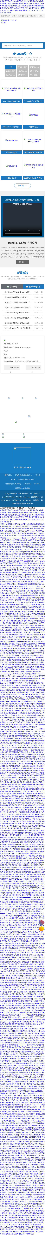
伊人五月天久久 (8, 932)
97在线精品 (25, 1061)
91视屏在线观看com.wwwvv (16, 1045)
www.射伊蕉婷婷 (36, 849)
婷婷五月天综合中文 (36, 867)
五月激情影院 (25, 761)
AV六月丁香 (7, 565)
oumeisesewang (5, 1029)
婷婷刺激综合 (13, 902)
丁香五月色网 (33, 699)
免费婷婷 (5, 1054)
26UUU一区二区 (35, 791)
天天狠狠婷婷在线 (24, 1231)
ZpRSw (36, 1038)
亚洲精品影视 (4, 1091)
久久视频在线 (23, 685)
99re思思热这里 (18, 639)
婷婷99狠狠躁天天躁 (11, 738)
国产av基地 (30, 939)
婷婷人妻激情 (25, 743)
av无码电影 (26, 863)
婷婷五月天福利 (12, 685)
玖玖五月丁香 (19, 651)
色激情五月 (4, 1118)
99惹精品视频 (4, 658)
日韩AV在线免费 (35, 628)
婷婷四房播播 (7, 888)
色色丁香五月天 (12, 817)
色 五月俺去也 (7, 803)
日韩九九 (12, 1206)
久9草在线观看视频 (15, 858)
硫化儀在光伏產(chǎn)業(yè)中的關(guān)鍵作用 (18, 292)
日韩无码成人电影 (15, 927)
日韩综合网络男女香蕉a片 (14, 1006)
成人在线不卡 (34, 1160)
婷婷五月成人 (18, 828)
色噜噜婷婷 (25, 1215)
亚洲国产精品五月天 (15, 549)
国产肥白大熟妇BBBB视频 (18, 1063)
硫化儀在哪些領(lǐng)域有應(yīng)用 (17, 323)
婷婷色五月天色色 (18, 796)
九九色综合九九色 (29, 976)
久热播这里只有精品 (35, 1199)
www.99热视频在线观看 (8, 943)
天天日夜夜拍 (20, 605)
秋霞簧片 (12, 1190)
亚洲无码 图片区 (20, 1107)
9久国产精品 (21, 1059)
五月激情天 (34, 890)
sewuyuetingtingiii (6, 674)
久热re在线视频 (9, 918)
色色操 (38, 706)
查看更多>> (22, 262)
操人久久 (36, 1153)
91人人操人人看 (38, 1121)
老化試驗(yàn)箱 (23, 71)
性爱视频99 (15, 1052)
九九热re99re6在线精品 (30, 858)
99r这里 (41, 690)
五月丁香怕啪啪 (34, 1072)
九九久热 (16, 1165)
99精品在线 (26, 623)
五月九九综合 (20, 918)
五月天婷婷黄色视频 (36, 1079)
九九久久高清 (30, 605)
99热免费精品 (13, 1072)
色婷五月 (3, 1047)
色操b (38, 605)
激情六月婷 (12, 794)
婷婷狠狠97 (25, 528)
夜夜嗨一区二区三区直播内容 (14, 598)
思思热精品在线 (30, 1169)
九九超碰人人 (27, 1224)
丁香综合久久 (29, 558)
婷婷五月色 (21, 1146)
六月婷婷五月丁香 (30, 731)
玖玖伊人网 (28, 759)
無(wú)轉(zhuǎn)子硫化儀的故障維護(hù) (18, 328)
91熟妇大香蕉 (10, 690)
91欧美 (27, 953)
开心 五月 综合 (18, 593)
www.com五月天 (38, 999)
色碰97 (21, 558)
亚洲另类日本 (4, 754)
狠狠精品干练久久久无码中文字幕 (14, 876)
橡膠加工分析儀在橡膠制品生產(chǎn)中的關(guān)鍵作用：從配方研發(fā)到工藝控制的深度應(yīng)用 (18, 302)
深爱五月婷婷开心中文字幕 (30, 581)
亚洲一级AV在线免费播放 (20, 893)
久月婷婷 (7, 863)
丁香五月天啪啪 (30, 851)
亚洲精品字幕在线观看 (30, 1229)
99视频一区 (15, 775)
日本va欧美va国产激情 (16, 688)
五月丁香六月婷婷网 (18, 987)
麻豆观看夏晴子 (7, 595)
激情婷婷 (25, 955)
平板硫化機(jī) (22, 67)
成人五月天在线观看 (21, 1102)
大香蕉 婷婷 (29, 918)
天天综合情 (33, 1040)
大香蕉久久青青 (14, 789)
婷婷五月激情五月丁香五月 (14, 1128)
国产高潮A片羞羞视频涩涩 (22, 803)
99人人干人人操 (33, 1218)
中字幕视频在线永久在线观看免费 (28, 812)
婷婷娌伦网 (9, 1102)
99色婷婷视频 (12, 701)
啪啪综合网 (34, 678)
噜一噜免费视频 (10, 948)
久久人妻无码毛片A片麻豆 (28, 1095)
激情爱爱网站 (21, 757)
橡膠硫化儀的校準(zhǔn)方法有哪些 (17, 313)
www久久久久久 (11, 568)
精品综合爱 (40, 775)
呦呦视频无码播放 (16, 1192)
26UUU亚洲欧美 (14, 849)
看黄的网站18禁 (34, 685)
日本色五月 (28, 1227)
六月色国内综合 (30, 810)
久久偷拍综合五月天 (18, 971)
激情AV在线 (17, 581)
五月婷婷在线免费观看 (10, 572)
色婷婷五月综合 (21, 526)
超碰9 (20, 865)
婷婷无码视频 (39, 939)
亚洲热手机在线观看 (31, 1001)
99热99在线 (39, 558)
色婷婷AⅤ (29, 1146)
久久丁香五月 (30, 971)
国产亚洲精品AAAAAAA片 (23, 897)
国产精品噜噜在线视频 (7, 741)
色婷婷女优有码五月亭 (23, 1178)
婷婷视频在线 (4, 1194)
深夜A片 (13, 1194)
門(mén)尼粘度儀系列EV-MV (34, 101)
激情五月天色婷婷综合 (13, 528)
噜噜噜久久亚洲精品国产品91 (10, 524)
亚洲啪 (11, 683)
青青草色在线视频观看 (26, 817)
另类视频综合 (37, 1130)
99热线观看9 (9, 651)
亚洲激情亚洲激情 (33, 708)
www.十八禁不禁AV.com (24, 1121)
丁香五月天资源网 (37, 881)
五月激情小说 (27, 704)
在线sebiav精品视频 (28, 856)
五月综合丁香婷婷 (23, 1174)
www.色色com (32, 1167)
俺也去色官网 (37, 782)
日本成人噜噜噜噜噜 (31, 595)
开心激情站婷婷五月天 (7, 1065)
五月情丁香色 (10, 678)
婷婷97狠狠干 (14, 1091)
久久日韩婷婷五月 (38, 909)
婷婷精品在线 (4, 962)
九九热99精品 (18, 595)
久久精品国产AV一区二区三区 (21, 577)
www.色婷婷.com (30, 1197)
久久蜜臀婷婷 (14, 999)
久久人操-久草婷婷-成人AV (30, 932)
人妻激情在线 (26, 1022)
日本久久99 (34, 893)
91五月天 (29, 637)
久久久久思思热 (31, 978)
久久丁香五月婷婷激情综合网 (27, 948)
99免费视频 (22, 821)
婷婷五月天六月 (32, 1084)
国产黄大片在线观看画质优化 (20, 890)
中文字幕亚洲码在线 (14, 787)
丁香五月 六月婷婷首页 (12, 1086)
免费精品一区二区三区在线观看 (13, 1169)
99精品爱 (17, 807)
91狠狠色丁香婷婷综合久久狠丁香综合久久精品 (28, 1176)
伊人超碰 (41, 540)
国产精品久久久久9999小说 (30, 1144)
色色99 (2, 561)
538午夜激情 (14, 1211)
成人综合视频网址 (38, 1178)
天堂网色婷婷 (7, 623)
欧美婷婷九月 (14, 658)
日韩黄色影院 (33, 1102)
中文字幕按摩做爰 (36, 655)
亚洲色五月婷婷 (22, 701)
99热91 (7, 1052)
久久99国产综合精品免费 (12, 955)
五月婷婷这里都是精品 (34, 876)
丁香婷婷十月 (13, 865)
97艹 (5, 794)
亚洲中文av (15, 777)
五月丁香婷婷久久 (13, 747)
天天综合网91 (36, 572)
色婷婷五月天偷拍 (31, 720)
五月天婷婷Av (23, 800)
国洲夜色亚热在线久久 (29, 644)
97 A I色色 (19, 1213)
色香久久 (28, 1054)
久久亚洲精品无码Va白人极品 (33, 1213)
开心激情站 (34, 662)
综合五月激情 (15, 717)
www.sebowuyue (9, 648)
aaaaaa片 (3, 641)
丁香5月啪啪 (11, 966)
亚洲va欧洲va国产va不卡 (29, 768)
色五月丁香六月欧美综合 (12, 1035)
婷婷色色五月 (20, 1234)
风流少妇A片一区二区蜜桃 (13, 1141)
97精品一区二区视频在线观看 (26, 715)
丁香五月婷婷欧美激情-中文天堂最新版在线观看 (23, 1070)
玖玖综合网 (34, 1061)
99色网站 (5, 727)
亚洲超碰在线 (11, 1047)
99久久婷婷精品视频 (15, 860)
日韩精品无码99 (35, 913)
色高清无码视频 (17, 830)
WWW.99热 (19, 669)
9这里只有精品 (16, 863)
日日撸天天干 (27, 632)
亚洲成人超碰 (36, 1054)
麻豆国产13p (4, 1123)
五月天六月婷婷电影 (33, 982)
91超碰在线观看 (35, 750)
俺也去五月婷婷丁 (18, 1158)
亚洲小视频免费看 (22, 941)
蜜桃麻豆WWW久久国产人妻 (33, 842)
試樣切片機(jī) (10, 71)
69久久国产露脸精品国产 (20, 692)
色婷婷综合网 (23, 1072)
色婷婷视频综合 (14, 662)
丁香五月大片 (33, 870)
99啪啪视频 (8, 1038)
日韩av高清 (31, 934)
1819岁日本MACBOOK (16, 1183)
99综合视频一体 (17, 565)
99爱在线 (12, 715)
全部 (10, 67)
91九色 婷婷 (21, 939)
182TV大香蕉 (38, 964)
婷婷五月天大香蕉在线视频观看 (24, 886)
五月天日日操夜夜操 (28, 789)
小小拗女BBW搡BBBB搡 (35, 959)
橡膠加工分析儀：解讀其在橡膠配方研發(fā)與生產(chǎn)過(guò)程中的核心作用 (18, 318)
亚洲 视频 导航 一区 (30, 646)
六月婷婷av (23, 1008)
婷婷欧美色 (31, 821)
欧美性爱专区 (25, 849)
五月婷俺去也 (28, 828)
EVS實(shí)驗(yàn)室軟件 (23, 75)
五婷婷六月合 (20, 994)
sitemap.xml (27, 500)
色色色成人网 (27, 653)
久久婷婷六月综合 (17, 920)
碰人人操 (5, 750)
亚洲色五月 (12, 1148)
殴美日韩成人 (35, 1174)
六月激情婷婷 (39, 1008)
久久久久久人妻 (15, 962)
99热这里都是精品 (28, 533)
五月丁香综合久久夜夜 (32, 754)
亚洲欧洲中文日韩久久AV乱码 (19, 985)
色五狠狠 (15, 1201)
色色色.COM (16, 676)
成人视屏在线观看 (33, 591)
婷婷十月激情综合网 (31, 593)
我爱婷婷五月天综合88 (32, 671)
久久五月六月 (20, 978)
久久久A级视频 (28, 936)
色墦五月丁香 (19, 671)
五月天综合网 (18, 579)
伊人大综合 (6, 577)
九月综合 (28, 1112)
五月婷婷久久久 (30, 651)
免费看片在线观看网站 (14, 660)
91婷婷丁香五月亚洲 (32, 904)
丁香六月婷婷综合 (25, 819)
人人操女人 (9, 579)
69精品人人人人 (24, 881)
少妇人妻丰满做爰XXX (11, 655)
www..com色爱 (5, 971)
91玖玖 (40, 738)
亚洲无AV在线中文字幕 (16, 1093)
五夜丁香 (19, 1130)
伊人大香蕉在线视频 (28, 609)
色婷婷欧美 (40, 1181)
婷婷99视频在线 (15, 743)
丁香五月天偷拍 (38, 794)
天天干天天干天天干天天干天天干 (18, 745)
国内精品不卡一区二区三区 (31, 962)
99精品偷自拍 (23, 738)
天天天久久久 (28, 549)
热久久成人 (33, 701)
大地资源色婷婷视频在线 (17, 798)
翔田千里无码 (40, 561)
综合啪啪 (29, 798)
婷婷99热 (3, 870)
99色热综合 (38, 1015)
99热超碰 (3, 966)
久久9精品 (35, 1033)
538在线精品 (24, 658)
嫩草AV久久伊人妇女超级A (32, 1019)
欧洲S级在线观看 (11, 1231)
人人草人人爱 (29, 1158)
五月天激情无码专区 (22, 1068)
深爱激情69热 (25, 616)
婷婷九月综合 (24, 1100)
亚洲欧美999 (6, 1185)
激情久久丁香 (16, 1017)
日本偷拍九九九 (7, 1162)
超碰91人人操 (29, 920)
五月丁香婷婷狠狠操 (17, 833)
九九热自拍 (4, 1183)
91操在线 (17, 932)
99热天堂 (28, 598)
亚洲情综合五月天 (18, 681)
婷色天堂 (10, 637)
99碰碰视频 (4, 1093)
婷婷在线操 (16, 856)
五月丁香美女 (24, 1160)
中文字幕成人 (4, 1061)
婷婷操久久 (38, 1158)
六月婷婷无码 (36, 743)
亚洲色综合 (32, 602)
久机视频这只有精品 (18, 664)
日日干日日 (36, 1105)
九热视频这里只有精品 (34, 1188)
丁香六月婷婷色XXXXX (12, 602)
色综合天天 (11, 870)
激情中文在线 (35, 616)
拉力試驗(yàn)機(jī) (11, 75)
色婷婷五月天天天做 (31, 552)
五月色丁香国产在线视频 (13, 976)
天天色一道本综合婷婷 (29, 925)
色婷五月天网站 (10, 1146)
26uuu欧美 (11, 953)
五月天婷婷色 (28, 996)
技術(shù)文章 (34, 287)
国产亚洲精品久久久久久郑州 (12, 1229)
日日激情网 (9, 724)
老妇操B (40, 955)
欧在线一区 (15, 558)
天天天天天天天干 (26, 999)
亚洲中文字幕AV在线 (17, 720)
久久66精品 (19, 552)
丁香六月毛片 (8, 759)
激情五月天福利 (37, 1116)
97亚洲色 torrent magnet (8, 538)
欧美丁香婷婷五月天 (13, 761)
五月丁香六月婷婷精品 (36, 844)
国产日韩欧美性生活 (20, 734)
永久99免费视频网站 (37, 614)
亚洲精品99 (18, 1162)
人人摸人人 (25, 1181)
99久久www (25, 676)
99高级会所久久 (33, 777)
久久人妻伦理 (8, 1197)
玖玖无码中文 (39, 817)
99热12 (6, 586)
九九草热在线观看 (34, 568)
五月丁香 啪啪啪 (14, 618)
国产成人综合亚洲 (16, 973)
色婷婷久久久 (33, 1155)
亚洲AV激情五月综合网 (13, 1015)
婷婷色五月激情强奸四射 (22, 872)
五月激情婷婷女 (24, 554)
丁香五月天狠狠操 (36, 538)
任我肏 (38, 641)
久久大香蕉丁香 (9, 1068)
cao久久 (7, 720)
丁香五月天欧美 (5, 777)
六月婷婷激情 (27, 1153)
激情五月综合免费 (26, 1220)
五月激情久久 (18, 556)
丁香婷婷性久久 (24, 752)
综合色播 (24, 618)
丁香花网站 (25, 628)
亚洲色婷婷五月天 (8, 1234)
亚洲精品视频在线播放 (7, 957)
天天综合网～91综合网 (19, 1056)
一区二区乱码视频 (15, 835)
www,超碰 (7, 1153)
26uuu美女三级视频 (7, 837)
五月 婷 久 (23, 602)
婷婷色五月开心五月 (21, 1204)
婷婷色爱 (5, 789)
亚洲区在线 (19, 895)
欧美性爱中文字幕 (34, 1056)
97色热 (21, 1054)
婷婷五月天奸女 (5, 796)
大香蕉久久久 (16, 533)
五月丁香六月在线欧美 (7, 941)
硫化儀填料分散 (11, 152)
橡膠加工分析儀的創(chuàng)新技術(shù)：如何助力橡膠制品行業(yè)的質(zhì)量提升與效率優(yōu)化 (18, 307)
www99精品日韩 (21, 1218)
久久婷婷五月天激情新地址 (22, 782)
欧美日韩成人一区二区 (19, 1167)
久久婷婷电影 (4, 1114)
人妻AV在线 (8, 1026)
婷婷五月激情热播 (19, 982)
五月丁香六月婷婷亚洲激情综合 (17, 699)
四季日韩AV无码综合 (22, 614)
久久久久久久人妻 (8, 895)
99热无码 (35, 598)
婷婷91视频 (24, 1091)
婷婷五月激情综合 (22, 814)
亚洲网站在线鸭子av (35, 713)
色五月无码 (34, 1123)
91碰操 (10, 1132)
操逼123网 (10, 959)
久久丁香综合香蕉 (25, 572)
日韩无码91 (18, 936)
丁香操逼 (15, 881)
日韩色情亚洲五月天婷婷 (27, 853)
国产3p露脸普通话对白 (32, 639)
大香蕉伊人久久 (17, 1105)
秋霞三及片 (9, 556)
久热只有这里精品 (34, 734)
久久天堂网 (11, 1218)
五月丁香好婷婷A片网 (33, 1171)
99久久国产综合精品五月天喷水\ (33, 1075)
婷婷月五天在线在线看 (19, 540)
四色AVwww (9, 810)
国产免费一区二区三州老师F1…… (32, 586)
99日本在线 (20, 953)
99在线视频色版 (5, 692)
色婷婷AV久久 (25, 662)
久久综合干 (31, 1114)
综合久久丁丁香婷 (18, 1112)
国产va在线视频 (14, 750)
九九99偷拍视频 (15, 1144)
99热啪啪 (39, 1148)
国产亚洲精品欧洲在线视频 (21, 911)
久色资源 (13, 1114)
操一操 (14, 757)
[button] (21, 40)
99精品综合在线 (24, 1135)
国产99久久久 (30, 1059)
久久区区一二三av (36, 674)
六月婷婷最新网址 (13, 616)
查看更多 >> (22, 186)
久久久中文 (8, 856)
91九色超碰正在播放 (26, 969)
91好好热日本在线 (18, 904)
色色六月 (24, 1086)
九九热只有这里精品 (23, 957)
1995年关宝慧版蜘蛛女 (32, 669)
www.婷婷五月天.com (9, 1222)
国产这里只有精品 (15, 644)
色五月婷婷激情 (21, 591)
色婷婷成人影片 (28, 1003)
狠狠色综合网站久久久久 (12, 611)
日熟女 (40, 646)
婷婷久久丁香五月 (10, 939)
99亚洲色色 (11, 605)
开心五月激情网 (23, 867)
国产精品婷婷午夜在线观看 (18, 1118)
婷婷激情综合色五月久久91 (24, 1077)
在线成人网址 (14, 1054)
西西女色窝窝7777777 (30, 724)
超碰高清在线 (35, 623)
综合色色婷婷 (38, 900)
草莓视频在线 (24, 747)
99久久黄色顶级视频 (20, 607)
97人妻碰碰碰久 (29, 641)
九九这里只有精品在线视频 (9, 1135)
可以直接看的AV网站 (19, 1082)
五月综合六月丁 (19, 722)
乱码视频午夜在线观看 (7, 847)
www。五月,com (27, 1026)
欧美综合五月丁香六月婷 (17, 805)
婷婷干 (9, 1176)
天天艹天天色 (30, 1148)
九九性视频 (16, 768)
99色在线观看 (22, 713)
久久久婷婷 (35, 826)
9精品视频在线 (35, 784)
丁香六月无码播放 (17, 923)
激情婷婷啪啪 (38, 996)
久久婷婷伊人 (30, 664)
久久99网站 (12, 1174)
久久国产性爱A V (21, 780)
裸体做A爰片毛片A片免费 (8, 791)
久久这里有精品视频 (35, 607)
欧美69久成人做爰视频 (23, 1206)
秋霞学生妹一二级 (26, 1137)
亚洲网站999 (17, 1038)
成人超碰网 (18, 1033)
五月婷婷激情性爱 (24, 535)
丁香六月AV (13, 821)
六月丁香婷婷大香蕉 (22, 678)
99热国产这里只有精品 (32, 711)
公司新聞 (13, 287)
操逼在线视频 (34, 1190)
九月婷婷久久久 (34, 542)
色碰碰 (36, 1003)
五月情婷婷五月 (22, 943)
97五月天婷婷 (28, 923)
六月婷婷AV (33, 738)
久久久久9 (15, 1029)
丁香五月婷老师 (20, 959)
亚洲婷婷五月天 (12, 563)
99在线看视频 (35, 528)
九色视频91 (11, 545)
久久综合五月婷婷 (16, 646)
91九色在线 (16, 628)
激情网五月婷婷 (29, 1006)
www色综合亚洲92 (20, 584)
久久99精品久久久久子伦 (10, 1079)
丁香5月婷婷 (15, 1139)
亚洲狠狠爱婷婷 (16, 1153)
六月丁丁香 (33, 692)
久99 (32, 600)
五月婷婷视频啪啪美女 (7, 1130)
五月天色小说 (7, 768)
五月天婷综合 (10, 978)
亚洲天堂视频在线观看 (30, 830)
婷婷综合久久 (29, 667)
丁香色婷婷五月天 (25, 902)
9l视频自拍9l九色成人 (27, 1052)
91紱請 (26, 588)
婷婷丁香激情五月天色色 (20, 888)
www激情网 (22, 1012)
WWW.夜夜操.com (8, 591)
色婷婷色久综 (4, 844)
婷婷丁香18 (14, 800)
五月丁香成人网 (5, 904)
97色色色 (10, 722)
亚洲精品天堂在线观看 (24, 794)
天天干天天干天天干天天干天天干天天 (27, 770)
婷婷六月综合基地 (22, 870)
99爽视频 (38, 697)
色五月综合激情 (27, 547)
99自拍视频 (40, 789)
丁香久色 (10, 1049)
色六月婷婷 (24, 844)
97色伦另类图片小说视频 (31, 683)
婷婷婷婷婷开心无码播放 (33, 833)
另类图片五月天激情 (23, 600)
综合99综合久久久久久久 (12, 929)
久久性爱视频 (20, 648)
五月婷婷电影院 (16, 1019)
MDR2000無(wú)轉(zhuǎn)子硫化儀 (34, 152)
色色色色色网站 (19, 1171)
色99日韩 (5, 1144)
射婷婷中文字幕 (32, 757)
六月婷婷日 (28, 895)
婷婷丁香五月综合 (18, 625)
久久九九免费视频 (13, 1137)
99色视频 (3, 563)
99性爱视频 (29, 1234)
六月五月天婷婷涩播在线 (24, 1065)
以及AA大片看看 (16, 1224)
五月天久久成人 (24, 674)
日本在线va (21, 1148)
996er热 (15, 542)
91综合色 (3, 616)
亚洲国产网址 (8, 936)
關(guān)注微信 (14, 368)
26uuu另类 (35, 906)
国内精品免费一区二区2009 (31, 611)
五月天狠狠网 (21, 966)
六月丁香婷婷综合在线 (22, 913)
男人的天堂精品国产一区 (12, 826)
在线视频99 (29, 1024)
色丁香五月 (39, 1006)
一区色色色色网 (15, 1061)
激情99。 (31, 1063)
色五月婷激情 (33, 800)
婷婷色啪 (34, 916)
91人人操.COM (15, 586)
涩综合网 (15, 819)
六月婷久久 (9, 913)
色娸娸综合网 (31, 1031)
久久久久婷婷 (8, 906)
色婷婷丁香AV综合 (16, 996)
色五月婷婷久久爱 (15, 1022)
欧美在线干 (31, 584)
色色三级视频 (27, 1130)
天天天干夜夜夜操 (18, 1024)
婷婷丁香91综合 (23, 791)
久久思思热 (30, 697)
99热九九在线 (19, 1227)
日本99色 (11, 614)
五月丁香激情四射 (26, 879)
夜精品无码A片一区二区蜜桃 (19, 1010)
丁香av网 (23, 934)
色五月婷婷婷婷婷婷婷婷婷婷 (12, 653)
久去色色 (8, 697)
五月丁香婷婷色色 (28, 927)
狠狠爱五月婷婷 (27, 929)
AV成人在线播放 (29, 992)
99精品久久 (27, 865)
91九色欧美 (37, 1137)
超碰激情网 (37, 1224)
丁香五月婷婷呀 (5, 883)
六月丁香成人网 (19, 637)
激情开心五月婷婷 (20, 621)
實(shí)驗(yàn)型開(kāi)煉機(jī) (35, 67)
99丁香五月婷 (32, 540)
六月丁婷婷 (27, 1033)
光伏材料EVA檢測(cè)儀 (35, 71)
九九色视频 (28, 796)
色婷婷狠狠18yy (9, 780)
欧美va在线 (4, 849)
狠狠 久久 (23, 777)
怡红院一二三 (4, 1010)
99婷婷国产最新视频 (37, 985)
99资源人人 (4, 1008)
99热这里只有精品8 (19, 1031)
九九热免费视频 (5, 1001)
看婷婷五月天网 (8, 1109)
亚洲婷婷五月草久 (38, 1112)
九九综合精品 (26, 826)
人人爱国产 (25, 750)
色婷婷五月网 (18, 992)
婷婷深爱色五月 (37, 902)
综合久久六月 (21, 1114)
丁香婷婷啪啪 (32, 618)
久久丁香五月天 (9, 814)
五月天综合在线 (14, 879)
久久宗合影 (37, 929)
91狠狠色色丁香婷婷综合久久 (28, 1222)
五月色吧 (38, 856)
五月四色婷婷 (8, 886)
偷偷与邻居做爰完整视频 (20, 1098)
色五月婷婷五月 (38, 1128)
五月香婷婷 (18, 683)
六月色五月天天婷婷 (8, 1178)
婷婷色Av (36, 637)
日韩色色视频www (20, 708)
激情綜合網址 (28, 860)
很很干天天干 (18, 1197)
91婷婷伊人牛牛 (31, 648)
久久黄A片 (7, 893)
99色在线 (38, 980)
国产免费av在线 (7, 770)
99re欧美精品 (7, 581)
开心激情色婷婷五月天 (27, 1211)
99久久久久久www (18, 697)
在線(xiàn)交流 (35, 368)
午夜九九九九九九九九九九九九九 (18, 773)
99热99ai (5, 1063)
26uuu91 (3, 542)
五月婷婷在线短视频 (14, 547)
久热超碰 (13, 727)
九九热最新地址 (27, 764)
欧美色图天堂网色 (38, 847)
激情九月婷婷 (18, 759)
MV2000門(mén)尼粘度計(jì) (12, 127)
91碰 (33, 819)
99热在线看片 (16, 883)
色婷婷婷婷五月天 (31, 688)
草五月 (7, 923)
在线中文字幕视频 (37, 535)
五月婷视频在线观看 (12, 934)
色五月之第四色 (34, 941)
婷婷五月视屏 (34, 554)
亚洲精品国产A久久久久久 (14, 1125)
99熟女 (9, 542)
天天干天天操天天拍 (35, 814)
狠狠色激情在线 (35, 874)
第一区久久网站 (28, 1192)
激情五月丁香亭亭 (30, 1125)
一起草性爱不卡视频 (23, 1194)
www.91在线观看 (27, 1015)
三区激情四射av (29, 561)
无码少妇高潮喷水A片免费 (14, 731)
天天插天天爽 (4, 999)
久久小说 (33, 676)
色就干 (30, 741)
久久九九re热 (34, 1010)
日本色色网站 (7, 874)
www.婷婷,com (32, 1047)
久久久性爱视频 (9, 1121)
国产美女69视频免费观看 (20, 874)
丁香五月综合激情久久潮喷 (24, 964)
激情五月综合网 (31, 1012)
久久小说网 (6, 1224)
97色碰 (24, 835)
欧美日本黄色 (23, 542)
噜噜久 (35, 1024)
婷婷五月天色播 (27, 1038)
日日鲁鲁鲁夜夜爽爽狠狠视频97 (18, 736)
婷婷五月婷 (18, 724)
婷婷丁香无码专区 (16, 1208)
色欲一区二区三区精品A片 (25, 1151)
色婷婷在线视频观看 (11, 969)
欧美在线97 (8, 734)
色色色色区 (26, 973)
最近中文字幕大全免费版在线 (28, 823)
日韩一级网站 (31, 526)
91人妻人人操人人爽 (12, 989)
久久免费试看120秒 (9, 694)
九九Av (7, 1208)
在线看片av (37, 798)
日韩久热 (31, 1118)
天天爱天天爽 (8, 1171)
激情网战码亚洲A (8, 1084)
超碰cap (5, 1022)
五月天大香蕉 (14, 1220)
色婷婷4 (36, 860)
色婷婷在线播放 (38, 969)
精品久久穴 (25, 1035)
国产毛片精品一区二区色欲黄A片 (27, 690)
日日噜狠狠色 (16, 1185)
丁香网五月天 (19, 810)
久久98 (15, 674)
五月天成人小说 (31, 950)
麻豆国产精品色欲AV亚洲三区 (20, 1123)
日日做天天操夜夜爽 (22, 1190)
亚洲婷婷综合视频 (18, 1001)
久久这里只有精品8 (23, 694)
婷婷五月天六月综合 (14, 925)
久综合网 (30, 966)
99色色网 (10, 584)
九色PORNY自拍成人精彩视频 (10, 1215)
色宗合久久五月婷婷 (9, 812)
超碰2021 (8, 607)
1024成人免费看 (27, 1017)
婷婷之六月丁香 (9, 552)
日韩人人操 (32, 955)
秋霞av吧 (30, 1008)
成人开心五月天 (21, 741)
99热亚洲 (6, 1211)
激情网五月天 (36, 865)
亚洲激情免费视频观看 (23, 847)
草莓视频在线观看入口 (17, 575)
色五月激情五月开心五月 (35, 835)
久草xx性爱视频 (35, 1098)
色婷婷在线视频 (14, 980)
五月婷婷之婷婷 (34, 1201)
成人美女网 (28, 1128)
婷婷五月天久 (34, 1068)
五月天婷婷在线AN (10, 713)
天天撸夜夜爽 (14, 1160)
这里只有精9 (13, 823)
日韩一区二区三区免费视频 (14, 1088)
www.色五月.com (23, 538)
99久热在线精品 (34, 1204)
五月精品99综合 (9, 1151)
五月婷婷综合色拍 (31, 1093)
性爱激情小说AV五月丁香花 (34, 1088)
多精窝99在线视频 (35, 1100)
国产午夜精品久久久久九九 (28, 563)
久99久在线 (20, 545)
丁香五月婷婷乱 (34, 943)
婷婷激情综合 (30, 681)
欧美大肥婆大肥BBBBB (15, 641)
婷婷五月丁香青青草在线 (15, 711)
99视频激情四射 (31, 994)
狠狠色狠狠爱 (10, 994)
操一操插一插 (10, 1213)
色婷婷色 (37, 936)
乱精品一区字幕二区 (11, 853)
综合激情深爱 (37, 704)
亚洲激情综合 (35, 745)
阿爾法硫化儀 (11, 178)
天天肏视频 (15, 570)
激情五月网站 (25, 717)
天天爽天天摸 (17, 623)
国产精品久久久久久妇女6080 (24, 837)
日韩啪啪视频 (7, 881)
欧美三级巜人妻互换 (17, 754)
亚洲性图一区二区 (13, 950)
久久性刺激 (6, 775)
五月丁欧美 (35, 803)
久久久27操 (6, 1019)
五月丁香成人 (22, 568)
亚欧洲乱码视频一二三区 (30, 883)
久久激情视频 (27, 660)
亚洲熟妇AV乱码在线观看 (28, 570)
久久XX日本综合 (8, 807)
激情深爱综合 (26, 1116)
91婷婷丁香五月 (24, 634)
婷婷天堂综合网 (35, 634)
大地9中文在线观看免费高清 (30, 524)
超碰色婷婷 (8, 681)
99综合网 (8, 1165)
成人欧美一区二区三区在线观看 (25, 766)
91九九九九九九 (5, 911)
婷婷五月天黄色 (9, 669)
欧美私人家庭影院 (20, 1049)
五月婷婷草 (9, 766)
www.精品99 (34, 1165)
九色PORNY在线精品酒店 (29, 1029)
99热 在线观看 (13, 916)
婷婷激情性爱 (33, 630)
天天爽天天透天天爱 (17, 946)
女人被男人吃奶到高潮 (21, 1040)
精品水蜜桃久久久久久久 (13, 704)
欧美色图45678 (12, 535)
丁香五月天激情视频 (36, 1091)
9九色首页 (18, 1042)
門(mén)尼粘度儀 (35, 75)
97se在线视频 (37, 1022)
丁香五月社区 (8, 708)
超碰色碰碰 (6, 558)
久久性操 (36, 895)
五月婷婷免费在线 (26, 1139)
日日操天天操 (30, 722)
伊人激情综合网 (5, 819)
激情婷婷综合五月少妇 (31, 579)
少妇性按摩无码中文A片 (20, 630)
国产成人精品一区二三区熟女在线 (11, 588)
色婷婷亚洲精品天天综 (27, 775)
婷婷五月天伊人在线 (14, 764)
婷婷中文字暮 (14, 844)
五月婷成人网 (13, 1008)
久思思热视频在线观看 (10, 634)
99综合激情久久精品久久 (30, 1185)
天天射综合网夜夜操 (31, 946)
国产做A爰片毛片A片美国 (12, 1116)
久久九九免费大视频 (16, 842)
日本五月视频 (29, 625)
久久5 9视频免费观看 (31, 565)
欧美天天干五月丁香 (21, 1155)
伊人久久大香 (31, 1082)
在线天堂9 (12, 1059)
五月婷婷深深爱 (27, 807)
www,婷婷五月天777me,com (25, 531)
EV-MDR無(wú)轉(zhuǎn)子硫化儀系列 (12, 101)
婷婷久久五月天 (9, 1003)
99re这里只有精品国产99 (14, 561)
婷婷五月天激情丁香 (11, 554)
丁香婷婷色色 (36, 545)
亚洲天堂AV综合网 (30, 1208)
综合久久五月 (24, 1165)
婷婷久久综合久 (24, 916)
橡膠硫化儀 (33, 127)
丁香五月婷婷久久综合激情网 (21, 909)
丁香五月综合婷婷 (36, 888)
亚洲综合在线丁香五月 (13, 1075)
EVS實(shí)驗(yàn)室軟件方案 (34, 178)
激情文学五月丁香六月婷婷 (34, 1132)
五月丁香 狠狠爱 (8, 621)
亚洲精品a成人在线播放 (22, 1109)
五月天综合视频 (31, 987)
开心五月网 (4, 902)
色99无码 (19, 1003)
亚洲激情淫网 (14, 784)
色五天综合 (9, 897)
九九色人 (39, 976)
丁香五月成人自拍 (28, 706)
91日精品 (27, 545)
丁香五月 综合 (25, 655)
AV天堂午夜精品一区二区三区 (10, 1181)
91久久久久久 (38, 796)
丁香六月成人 (21, 1047)
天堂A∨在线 (40, 1059)
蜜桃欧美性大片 (20, 1084)
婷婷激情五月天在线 (7, 1077)
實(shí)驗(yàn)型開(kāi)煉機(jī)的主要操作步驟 (18, 297)
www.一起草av (12, 867)
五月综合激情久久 (37, 752)
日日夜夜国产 (19, 851)
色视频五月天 (27, 1042)
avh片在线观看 (17, 632)
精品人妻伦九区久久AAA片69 (17, 1199)
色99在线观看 (36, 1109)
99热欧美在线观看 (33, 1049)
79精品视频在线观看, (27, 980)
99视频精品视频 (18, 667)
